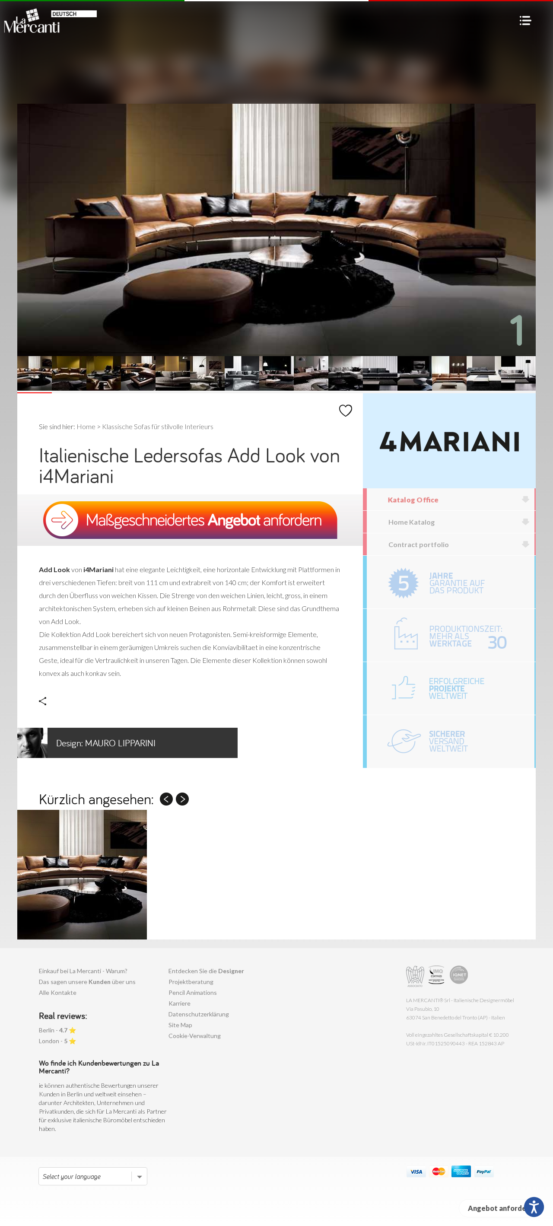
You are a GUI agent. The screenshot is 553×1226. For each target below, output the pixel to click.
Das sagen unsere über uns (87, 981)
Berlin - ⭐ (57, 1030)
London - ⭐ (57, 1040)
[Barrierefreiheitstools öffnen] (534, 1207)
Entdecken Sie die (206, 970)
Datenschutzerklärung (198, 1014)
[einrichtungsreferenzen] (450, 688)
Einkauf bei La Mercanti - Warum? (83, 970)
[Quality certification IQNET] (459, 976)
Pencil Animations (192, 992)
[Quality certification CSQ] (437, 976)
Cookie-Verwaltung (194, 1035)
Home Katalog (411, 522)
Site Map (180, 1025)
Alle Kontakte (57, 992)
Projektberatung (190, 981)
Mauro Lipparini (106, 743)
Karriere (179, 1003)
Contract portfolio (418, 544)
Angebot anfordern (500, 1208)
